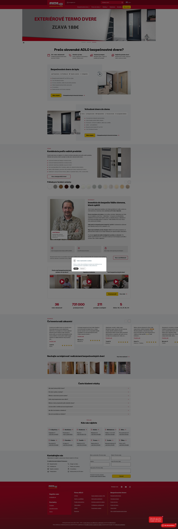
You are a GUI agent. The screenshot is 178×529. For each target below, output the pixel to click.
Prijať (76, 268)
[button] (176, 524)
